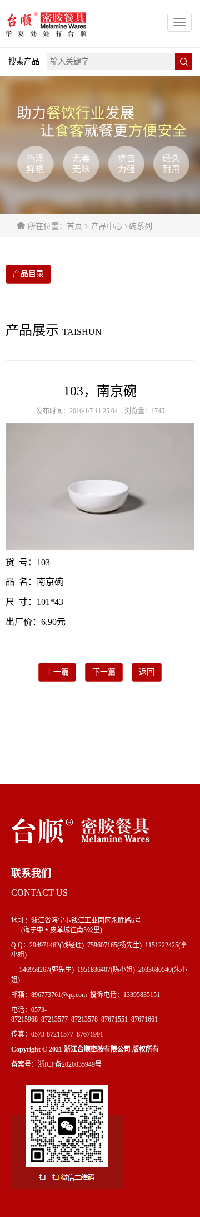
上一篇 (57, 672)
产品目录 (28, 274)
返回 (146, 672)
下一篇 (104, 672)
